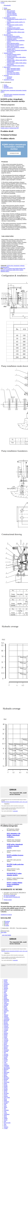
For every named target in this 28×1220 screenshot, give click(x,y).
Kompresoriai (10, 71)
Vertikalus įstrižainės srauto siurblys (15, 65)
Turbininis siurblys (8, 53)
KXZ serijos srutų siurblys (13, 74)
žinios (8, 16)
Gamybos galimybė (11, 13)
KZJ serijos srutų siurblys (13, 72)
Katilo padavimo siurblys (13, 43)
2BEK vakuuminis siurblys (13, 70)
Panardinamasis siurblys (9, 17)
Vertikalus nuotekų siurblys (13, 27)
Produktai (6, 86)
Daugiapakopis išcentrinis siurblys (15, 44)
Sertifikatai (9, 77)
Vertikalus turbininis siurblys (14, 54)
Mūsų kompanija (11, 10)
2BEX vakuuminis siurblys (13, 68)
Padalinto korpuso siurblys (13, 36)
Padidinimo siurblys (12, 39)
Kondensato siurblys (12, 55)
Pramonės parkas (11, 12)
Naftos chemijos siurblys (13, 46)
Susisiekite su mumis (9, 79)
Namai (5, 8)
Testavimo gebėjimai (12, 15)
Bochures (9, 78)
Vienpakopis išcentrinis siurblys (14, 37)
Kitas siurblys (7, 67)
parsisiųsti (6, 75)
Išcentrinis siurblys (8, 34)
